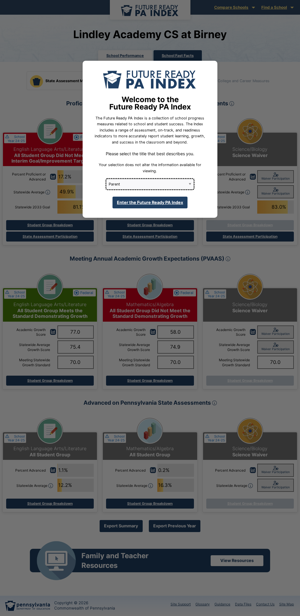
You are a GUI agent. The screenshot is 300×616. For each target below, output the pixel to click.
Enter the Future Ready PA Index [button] (150, 202)
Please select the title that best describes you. (150, 153)
